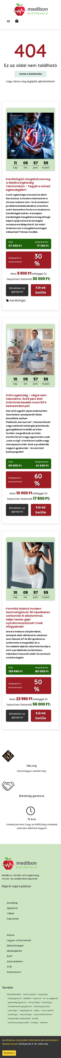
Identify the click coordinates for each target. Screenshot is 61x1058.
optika (37, 1010)
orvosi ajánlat (47, 1010)
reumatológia (26, 1014)
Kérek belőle (41, 290)
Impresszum (14, 972)
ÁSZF (9, 956)
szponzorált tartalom (43, 1014)
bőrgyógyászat (14, 998)
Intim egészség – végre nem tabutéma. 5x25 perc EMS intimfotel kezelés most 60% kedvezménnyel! (26, 400)
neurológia (13, 1010)
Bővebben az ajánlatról (17, 290)
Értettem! (9, 1053)
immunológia (34, 1002)
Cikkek (10, 913)
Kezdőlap (12, 902)
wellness (44, 1022)
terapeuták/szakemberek (19, 1018)
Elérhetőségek (15, 945)
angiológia (43, 994)
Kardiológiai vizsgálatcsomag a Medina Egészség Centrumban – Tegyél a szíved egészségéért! (28, 184)
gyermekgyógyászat (17, 1002)
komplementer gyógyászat (20, 1006)
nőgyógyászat (25, 1010)
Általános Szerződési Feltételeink (23, 1040)
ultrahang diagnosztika (18, 1022)
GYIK (9, 966)
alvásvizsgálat (29, 994)
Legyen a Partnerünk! (19, 940)
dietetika (27, 998)
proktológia (13, 1014)
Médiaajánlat (14, 950)
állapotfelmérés (14, 994)
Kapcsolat (13, 918)
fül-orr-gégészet (50, 998)
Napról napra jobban (16, 886)
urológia (34, 1022)
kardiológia (17, 300)
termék (35, 1018)
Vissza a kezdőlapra (30, 74)
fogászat (37, 998)
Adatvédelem (15, 961)
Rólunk (10, 935)
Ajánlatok (12, 908)
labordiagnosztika (42, 1006)
